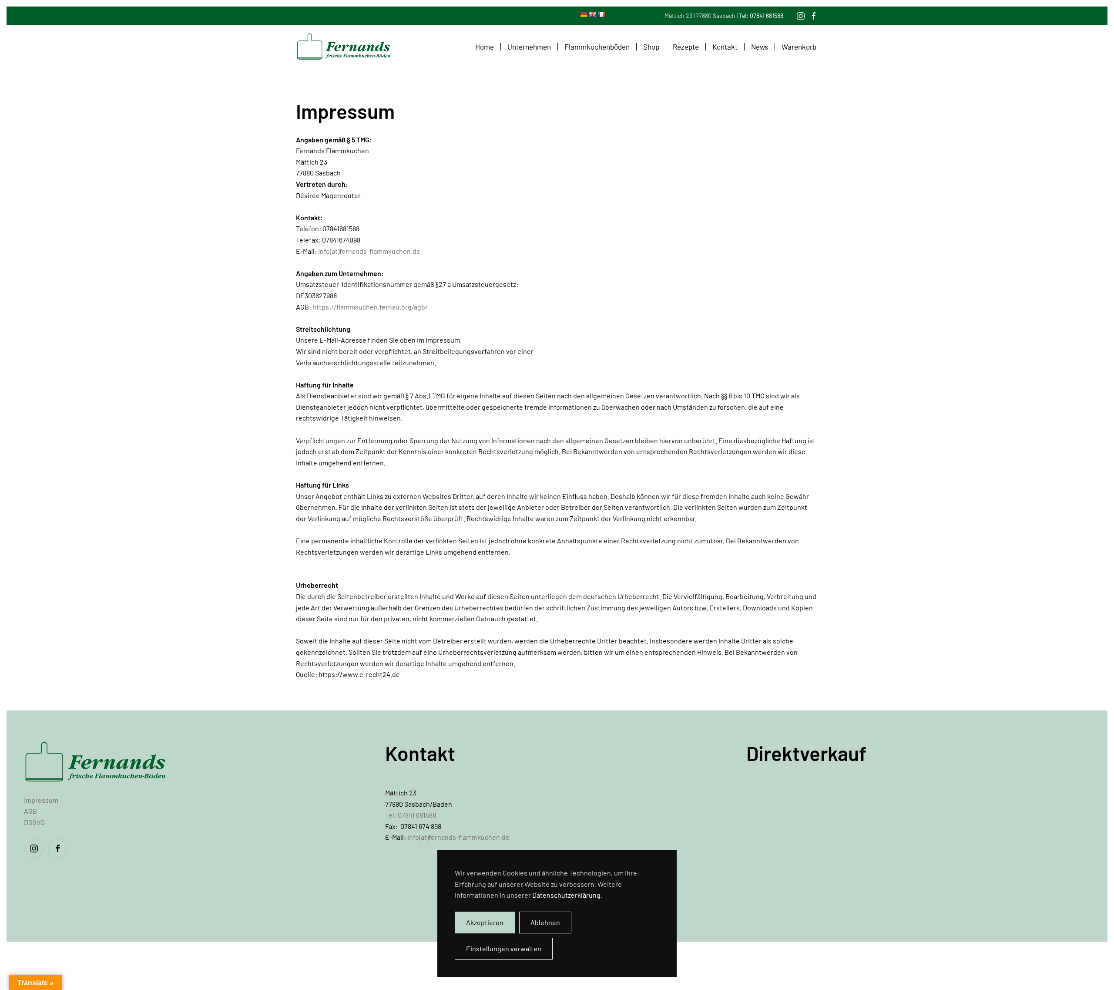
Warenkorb (799, 46)
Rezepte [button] (686, 46)
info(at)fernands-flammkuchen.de (369, 251)
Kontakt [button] (725, 46)
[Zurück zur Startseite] (344, 46)
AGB (30, 811)
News (759, 46)
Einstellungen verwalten (503, 948)
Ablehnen (545, 922)
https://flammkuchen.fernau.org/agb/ (370, 307)
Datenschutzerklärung (566, 895)
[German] (583, 14)
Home (484, 46)
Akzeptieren (484, 922)
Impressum (41, 800)
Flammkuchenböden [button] (597, 46)
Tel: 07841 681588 (761, 15)
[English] (592, 14)
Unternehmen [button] (529, 46)
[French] (601, 14)
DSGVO (34, 822)
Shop (651, 46)
